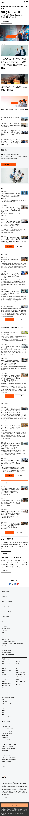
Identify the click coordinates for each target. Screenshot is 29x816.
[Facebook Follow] (10, 584)
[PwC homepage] (3, 2)
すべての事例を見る (8, 164)
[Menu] (27, 2)
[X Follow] (13, 584)
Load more (9, 246)
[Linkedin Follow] (15, 584)
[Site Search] (24, 2)
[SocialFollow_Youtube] (18, 584)
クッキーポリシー (20, 813)
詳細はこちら (6, 553)
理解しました (14, 805)
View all (19, 246)
